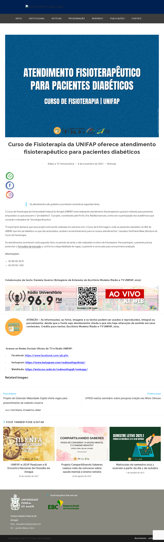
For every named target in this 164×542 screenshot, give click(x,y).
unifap (38, 410)
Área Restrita (140, 538)
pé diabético (28, 410)
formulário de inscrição (29, 246)
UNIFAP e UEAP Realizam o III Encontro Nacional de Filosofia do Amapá (29, 468)
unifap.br (152, 538)
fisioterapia (16, 410)
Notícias (111, 164)
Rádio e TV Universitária (61, 164)
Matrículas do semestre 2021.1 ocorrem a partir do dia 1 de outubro (135, 466)
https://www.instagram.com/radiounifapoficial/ (55, 362)
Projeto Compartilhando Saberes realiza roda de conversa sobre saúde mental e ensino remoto (81, 468)
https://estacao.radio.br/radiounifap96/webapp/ (56, 369)
